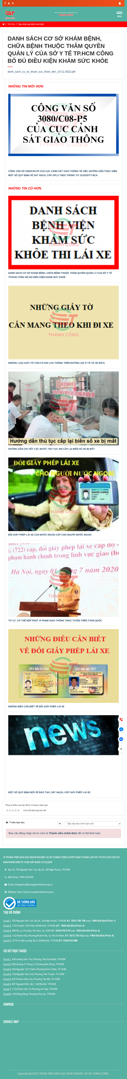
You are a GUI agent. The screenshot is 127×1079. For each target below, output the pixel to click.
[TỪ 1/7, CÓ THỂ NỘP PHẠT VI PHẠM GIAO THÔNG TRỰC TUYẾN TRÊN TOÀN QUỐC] (63, 580)
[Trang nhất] (3, 24)
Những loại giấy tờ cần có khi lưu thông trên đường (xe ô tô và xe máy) (56, 363)
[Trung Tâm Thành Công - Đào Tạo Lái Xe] (9, 14)
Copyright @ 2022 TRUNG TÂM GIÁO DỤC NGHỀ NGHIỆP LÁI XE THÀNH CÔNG (63, 1073)
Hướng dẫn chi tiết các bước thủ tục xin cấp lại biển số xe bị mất (51, 449)
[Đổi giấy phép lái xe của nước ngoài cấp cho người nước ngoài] (63, 494)
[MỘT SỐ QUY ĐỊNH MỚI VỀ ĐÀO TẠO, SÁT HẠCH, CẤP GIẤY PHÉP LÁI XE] (63, 752)
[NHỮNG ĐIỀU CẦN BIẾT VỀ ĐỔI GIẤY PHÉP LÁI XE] (63, 666)
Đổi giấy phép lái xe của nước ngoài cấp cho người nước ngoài (49, 534)
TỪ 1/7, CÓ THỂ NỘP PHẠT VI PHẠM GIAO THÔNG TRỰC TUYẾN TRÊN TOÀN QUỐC (55, 620)
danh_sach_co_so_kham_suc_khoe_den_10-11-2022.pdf (41, 71)
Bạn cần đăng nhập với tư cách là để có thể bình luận (54, 833)
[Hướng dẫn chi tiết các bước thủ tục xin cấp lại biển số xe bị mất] (63, 408)
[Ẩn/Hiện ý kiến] (60, 823)
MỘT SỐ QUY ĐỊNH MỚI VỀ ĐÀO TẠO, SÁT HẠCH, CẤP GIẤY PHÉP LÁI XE (49, 792)
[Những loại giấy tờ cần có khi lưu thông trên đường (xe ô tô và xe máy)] (63, 322)
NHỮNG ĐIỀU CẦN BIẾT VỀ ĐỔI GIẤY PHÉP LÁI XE (36, 706)
